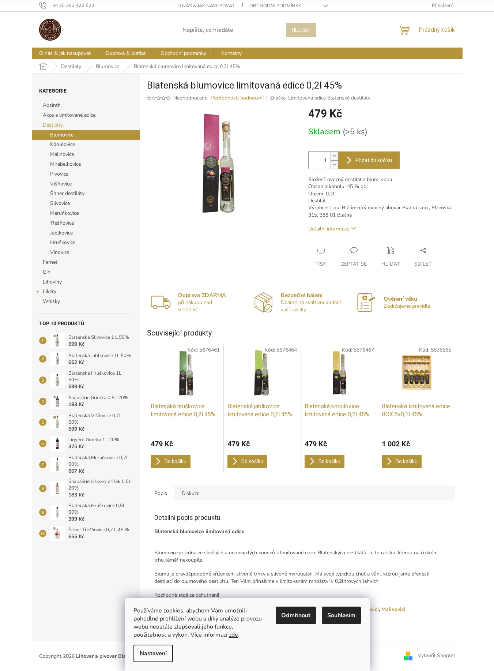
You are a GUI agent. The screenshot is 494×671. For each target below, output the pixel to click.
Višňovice (61, 183)
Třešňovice (62, 223)
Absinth (52, 105)
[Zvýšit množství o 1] (334, 156)
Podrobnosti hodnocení (237, 97)
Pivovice (59, 173)
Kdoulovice (62, 144)
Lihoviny (52, 281)
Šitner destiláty (67, 193)
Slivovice (60, 203)
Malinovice (62, 154)
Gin (46, 272)
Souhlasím (341, 615)
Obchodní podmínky (275, 6)
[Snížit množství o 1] (334, 164)
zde (233, 635)
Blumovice (61, 134)
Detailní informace (328, 228)
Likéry (49, 291)
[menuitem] (65, 53)
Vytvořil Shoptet (436, 655)
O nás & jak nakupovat (206, 6)
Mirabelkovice (65, 164)
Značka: (320, 97)
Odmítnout (295, 615)
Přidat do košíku (373, 160)
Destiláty (53, 124)
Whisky (51, 301)
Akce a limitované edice (69, 115)
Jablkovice (61, 232)
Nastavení (153, 653)
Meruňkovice (64, 213)
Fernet (50, 262)
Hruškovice (62, 242)
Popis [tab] (160, 493)
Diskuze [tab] (190, 493)
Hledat (301, 30)
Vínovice (59, 252)
